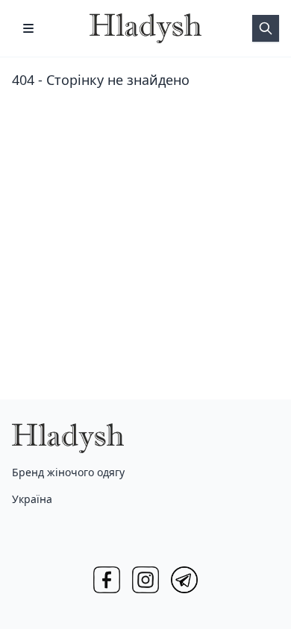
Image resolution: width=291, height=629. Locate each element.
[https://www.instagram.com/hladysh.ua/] (145, 579)
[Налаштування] (28, 28)
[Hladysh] (145, 28)
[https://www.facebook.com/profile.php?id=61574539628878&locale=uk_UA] (106, 579)
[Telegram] (184, 579)
